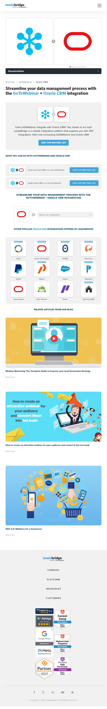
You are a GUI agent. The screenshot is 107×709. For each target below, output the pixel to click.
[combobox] (65, 215)
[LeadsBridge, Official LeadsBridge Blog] (16, 5)
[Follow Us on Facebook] (34, 692)
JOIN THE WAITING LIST (53, 142)
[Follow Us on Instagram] (43, 692)
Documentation (16, 71)
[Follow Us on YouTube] (62, 692)
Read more (10, 377)
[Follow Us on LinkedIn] (53, 692)
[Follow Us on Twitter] (72, 692)
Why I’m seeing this (78, 67)
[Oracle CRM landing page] (77, 41)
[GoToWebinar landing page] (29, 41)
